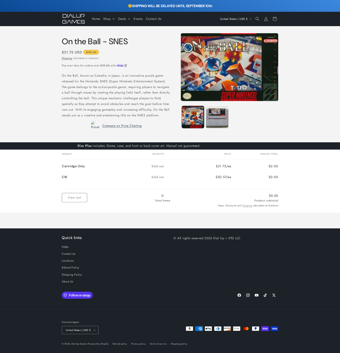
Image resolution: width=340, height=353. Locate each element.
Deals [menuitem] (122, 19)
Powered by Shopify (98, 344)
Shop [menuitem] (107, 19)
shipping (247, 205)
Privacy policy (138, 343)
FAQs (65, 247)
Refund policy (120, 343)
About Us (67, 281)
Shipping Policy (72, 275)
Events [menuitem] (138, 19)
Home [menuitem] (96, 19)
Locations (68, 261)
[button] (257, 19)
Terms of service (158, 343)
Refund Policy (70, 268)
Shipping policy (179, 343)
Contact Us (69, 254)
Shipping (67, 58)
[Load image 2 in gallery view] (217, 117)
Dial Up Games (79, 344)
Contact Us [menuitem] (153, 19)
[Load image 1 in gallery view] (193, 117)
